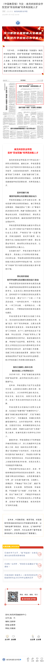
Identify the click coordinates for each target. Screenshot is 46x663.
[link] (14, 660)
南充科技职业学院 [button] (20, 11)
